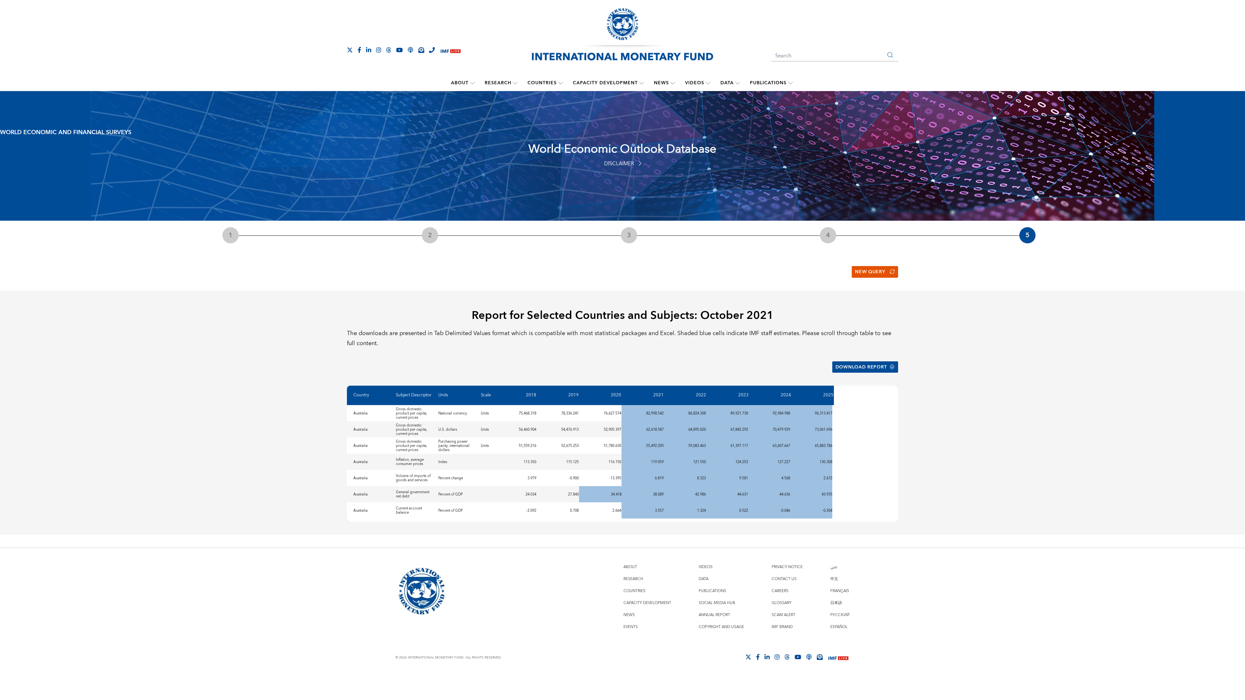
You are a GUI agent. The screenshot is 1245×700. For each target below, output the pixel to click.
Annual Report (714, 615)
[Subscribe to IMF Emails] (421, 50)
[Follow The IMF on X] (350, 50)
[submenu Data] (737, 83)
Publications (768, 83)
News (661, 83)
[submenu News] (673, 83)
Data (727, 83)
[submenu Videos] (708, 83)
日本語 (836, 603)
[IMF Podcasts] (809, 657)
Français (839, 591)
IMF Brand (782, 627)
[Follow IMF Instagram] (378, 50)
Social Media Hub (717, 603)
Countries (542, 83)
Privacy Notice (787, 567)
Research (498, 83)
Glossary (781, 603)
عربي (833, 567)
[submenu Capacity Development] (642, 83)
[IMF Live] (451, 50)
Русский (839, 615)
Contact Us (784, 579)
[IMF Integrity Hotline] (432, 50)
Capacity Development (605, 83)
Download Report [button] (861, 367)
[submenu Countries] (560, 83)
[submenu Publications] (790, 83)
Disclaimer (619, 163)
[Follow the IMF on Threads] (388, 50)
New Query (870, 272)
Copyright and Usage (721, 627)
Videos (694, 83)
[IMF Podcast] (410, 50)
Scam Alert (783, 615)
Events (630, 627)
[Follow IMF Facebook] (359, 50)
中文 (834, 579)
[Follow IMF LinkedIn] (368, 50)
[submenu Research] (515, 83)
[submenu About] (472, 83)
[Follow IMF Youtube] (399, 50)
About (459, 83)
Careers (780, 591)
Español (839, 627)
